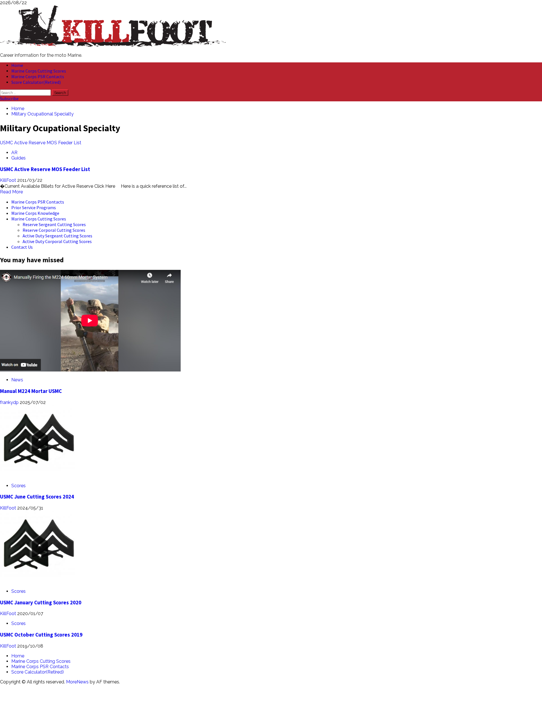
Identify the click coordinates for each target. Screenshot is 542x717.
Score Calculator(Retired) (36, 82)
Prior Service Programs (33, 207)
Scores (18, 485)
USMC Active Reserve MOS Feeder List (40, 142)
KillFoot (8, 180)
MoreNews (77, 682)
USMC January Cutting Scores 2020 (40, 602)
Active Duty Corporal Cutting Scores (57, 241)
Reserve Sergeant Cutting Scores (54, 224)
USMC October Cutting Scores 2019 (41, 634)
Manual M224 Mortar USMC (31, 391)
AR (14, 152)
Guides (18, 158)
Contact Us (22, 247)
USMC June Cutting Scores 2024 (37, 496)
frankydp (10, 402)
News (17, 379)
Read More (11, 191)
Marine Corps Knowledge (35, 213)
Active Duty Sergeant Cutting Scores (57, 236)
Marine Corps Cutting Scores (38, 71)
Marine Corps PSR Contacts (37, 76)
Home (17, 65)
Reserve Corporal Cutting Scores (54, 230)
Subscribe (9, 98)
